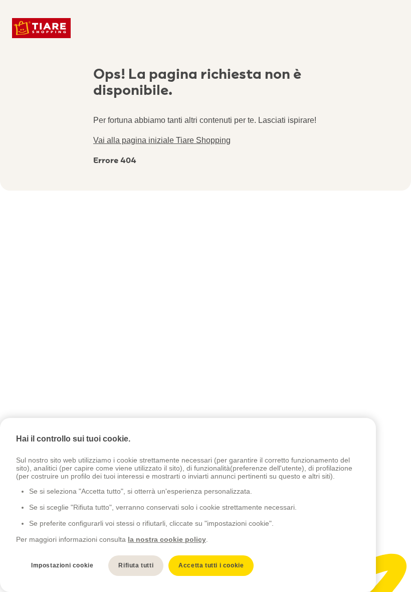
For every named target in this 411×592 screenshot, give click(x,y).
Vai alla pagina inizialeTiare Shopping (162, 140)
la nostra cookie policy (167, 539)
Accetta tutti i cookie (211, 565)
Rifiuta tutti (135, 565)
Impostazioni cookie (62, 565)
